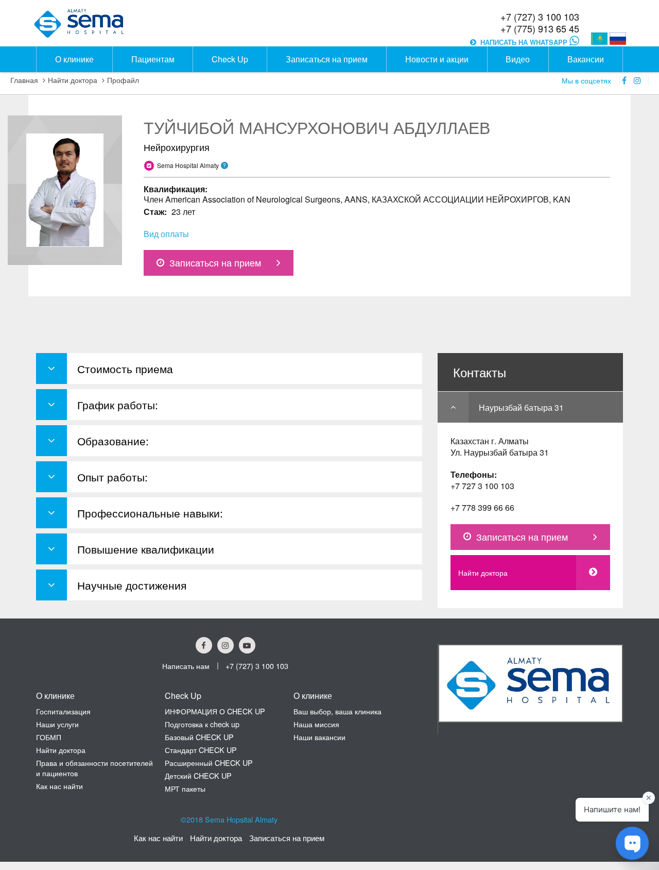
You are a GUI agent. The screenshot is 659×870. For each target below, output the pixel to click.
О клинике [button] (74, 59)
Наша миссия (316, 723)
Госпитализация (63, 711)
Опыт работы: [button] (112, 476)
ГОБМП (48, 736)
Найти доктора (72, 80)
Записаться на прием (215, 262)
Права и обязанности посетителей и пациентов (94, 767)
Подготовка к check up (202, 723)
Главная (24, 80)
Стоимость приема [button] (125, 368)
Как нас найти (59, 785)
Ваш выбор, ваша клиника (337, 711)
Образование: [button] (113, 440)
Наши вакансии (319, 736)
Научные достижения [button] (131, 585)
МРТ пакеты (185, 788)
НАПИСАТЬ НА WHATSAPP (524, 42)
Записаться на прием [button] (327, 59)
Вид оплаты (166, 234)
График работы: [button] (117, 404)
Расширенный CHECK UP (209, 762)
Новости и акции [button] (437, 59)
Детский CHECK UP (198, 775)
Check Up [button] (230, 59)
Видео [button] (518, 59)
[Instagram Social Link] (225, 645)
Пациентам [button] (153, 59)
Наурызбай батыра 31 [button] (521, 407)
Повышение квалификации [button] (145, 549)
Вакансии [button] (585, 59)
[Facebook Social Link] (204, 645)
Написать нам (186, 665)
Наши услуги (57, 723)
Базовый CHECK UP (199, 736)
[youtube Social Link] (247, 645)
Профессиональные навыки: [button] (150, 513)
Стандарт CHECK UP (201, 749)
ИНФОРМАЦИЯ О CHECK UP (215, 711)
